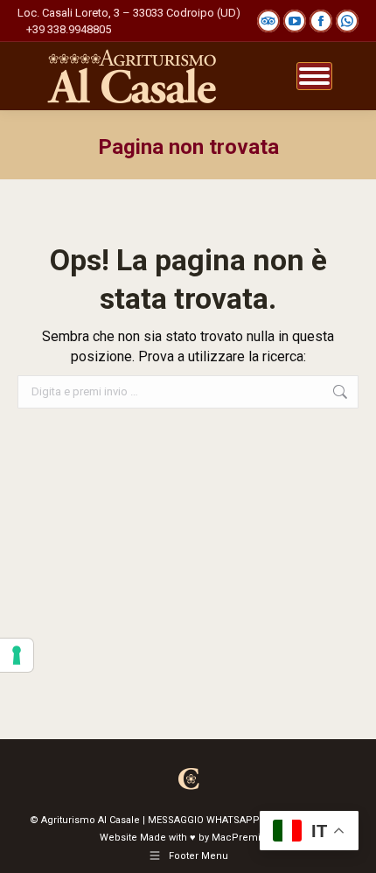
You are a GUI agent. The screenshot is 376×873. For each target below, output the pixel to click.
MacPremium (244, 837)
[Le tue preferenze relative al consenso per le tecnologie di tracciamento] (16, 655)
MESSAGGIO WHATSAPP (204, 820)
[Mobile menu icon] (314, 76)
